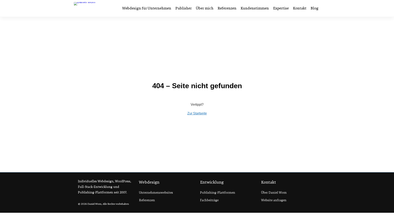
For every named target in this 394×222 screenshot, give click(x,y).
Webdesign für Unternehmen (146, 8)
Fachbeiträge (209, 200)
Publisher (183, 8)
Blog (314, 8)
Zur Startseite (197, 113)
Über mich (204, 8)
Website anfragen (273, 200)
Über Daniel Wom (274, 192)
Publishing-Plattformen (217, 192)
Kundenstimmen (255, 8)
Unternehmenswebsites (156, 192)
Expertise (281, 8)
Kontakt (299, 8)
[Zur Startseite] (95, 8)
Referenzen (227, 8)
